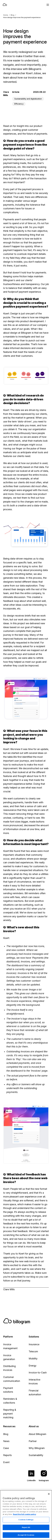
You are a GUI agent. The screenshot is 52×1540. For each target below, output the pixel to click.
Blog (12, 15)
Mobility (33, 1358)
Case (6, 1448)
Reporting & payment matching (9, 1413)
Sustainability (36, 1455)
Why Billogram (37, 1448)
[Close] (49, 1494)
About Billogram (37, 1434)
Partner (33, 1441)
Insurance (34, 1344)
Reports (7, 1455)
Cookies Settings (25, 1520)
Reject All (26, 1527)
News (6, 1441)
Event (6, 1462)
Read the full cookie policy (24, 1514)
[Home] (17, 4)
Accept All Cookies (26, 1535)
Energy (32, 1365)
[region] (26, 1515)
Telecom (33, 1351)
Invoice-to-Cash (38, 1372)
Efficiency (18, 104)
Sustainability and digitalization (28, 98)
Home (5, 15)
